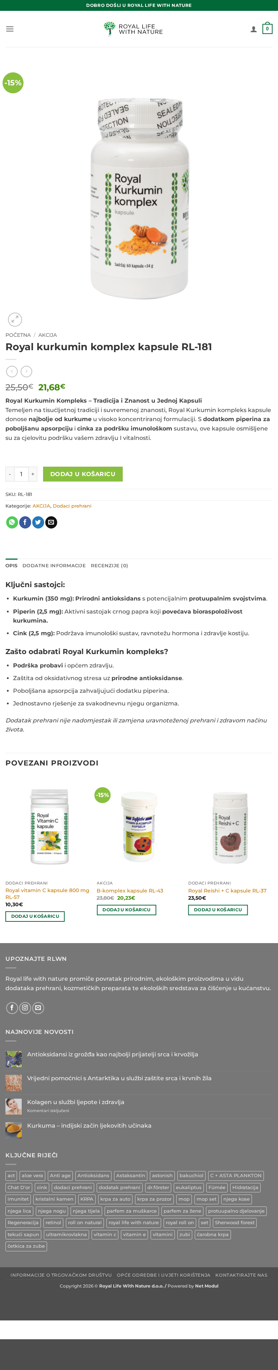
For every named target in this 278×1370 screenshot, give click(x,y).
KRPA (86, 1199)
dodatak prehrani (119, 1187)
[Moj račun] (253, 29)
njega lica (19, 1211)
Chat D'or (19, 1187)
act (11, 1175)
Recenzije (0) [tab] (109, 565)
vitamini (163, 1234)
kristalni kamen (54, 1199)
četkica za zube (26, 1246)
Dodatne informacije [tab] (54, 565)
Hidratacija (245, 1187)
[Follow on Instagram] (25, 1008)
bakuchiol (191, 1175)
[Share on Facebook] (25, 522)
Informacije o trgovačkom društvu (61, 1275)
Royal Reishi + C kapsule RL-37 (227, 890)
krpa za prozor (154, 1199)
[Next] (272, 859)
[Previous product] (26, 371)
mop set (206, 1199)
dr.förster (158, 1187)
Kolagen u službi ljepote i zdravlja (76, 1102)
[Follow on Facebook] (12, 1008)
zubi (185, 1234)
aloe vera (32, 1175)
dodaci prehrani (73, 1187)
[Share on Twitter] (38, 522)
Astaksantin (130, 1175)
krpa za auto (115, 1199)
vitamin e (134, 1234)
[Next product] (11, 371)
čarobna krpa (213, 1234)
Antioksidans (93, 1175)
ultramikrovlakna (66, 1234)
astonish (162, 1175)
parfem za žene (182, 1211)
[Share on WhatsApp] (12, 522)
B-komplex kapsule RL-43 (130, 890)
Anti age (60, 1175)
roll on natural (85, 1222)
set (204, 1222)
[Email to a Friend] (51, 522)
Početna (18, 335)
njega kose (236, 1199)
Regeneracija (23, 1222)
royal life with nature (134, 1222)
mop (184, 1199)
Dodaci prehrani (72, 506)
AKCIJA (47, 335)
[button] (9, 29)
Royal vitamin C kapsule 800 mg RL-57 (47, 893)
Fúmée (217, 1187)
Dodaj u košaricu (82, 474)
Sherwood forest (234, 1222)
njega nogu (52, 1211)
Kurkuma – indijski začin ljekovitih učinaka (89, 1125)
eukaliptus (189, 1187)
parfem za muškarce (132, 1211)
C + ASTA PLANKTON (236, 1175)
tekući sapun (23, 1234)
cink (42, 1187)
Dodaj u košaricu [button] (35, 916)
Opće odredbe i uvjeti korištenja (164, 1275)
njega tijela (86, 1211)
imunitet (18, 1199)
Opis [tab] (11, 565)
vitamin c (105, 1234)
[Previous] (5, 859)
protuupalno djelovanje (236, 1211)
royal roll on (180, 1222)
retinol (53, 1222)
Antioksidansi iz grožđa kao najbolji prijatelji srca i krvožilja (112, 1054)
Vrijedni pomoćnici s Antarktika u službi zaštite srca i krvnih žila (119, 1078)
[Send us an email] (38, 1008)
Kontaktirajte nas (241, 1275)
